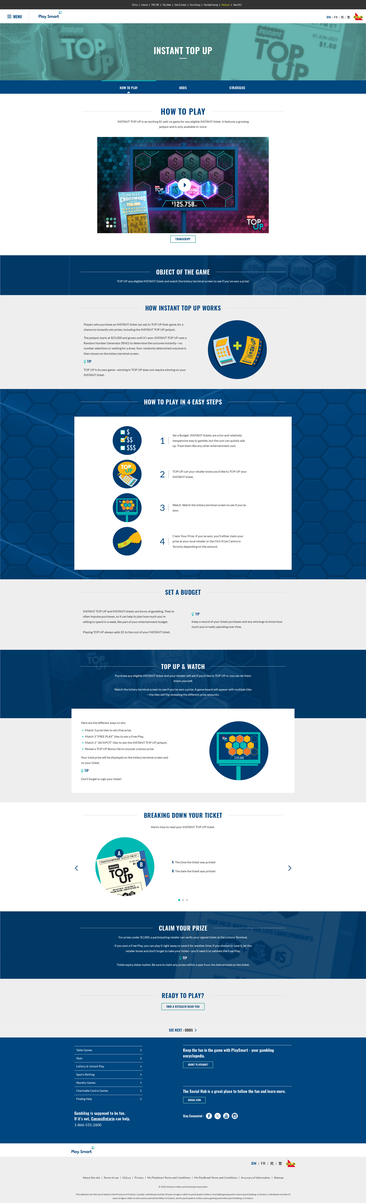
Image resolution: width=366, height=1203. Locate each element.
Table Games (84, 1050)
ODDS (183, 87)
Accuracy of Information (255, 1177)
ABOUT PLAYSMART (198, 1064)
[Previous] (76, 867)
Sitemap (278, 1177)
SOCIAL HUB (194, 1100)
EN (329, 17)
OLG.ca (135, 4)
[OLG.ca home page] (290, 1163)
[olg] (358, 17)
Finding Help (84, 1099)
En (253, 1163)
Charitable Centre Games (92, 1090)
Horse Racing (195, 4)
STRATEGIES (237, 87)
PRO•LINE (155, 4)
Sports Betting (85, 1074)
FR (336, 17)
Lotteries (144, 4)
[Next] (290, 867)
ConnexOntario (103, 1118)
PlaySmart (226, 4)
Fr (263, 1163)
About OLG (237, 4)
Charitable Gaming (211, 4)
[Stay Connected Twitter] (218, 1115)
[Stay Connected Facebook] (209, 1115)
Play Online (167, 4)
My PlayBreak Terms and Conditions (216, 1179)
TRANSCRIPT (185, 239)
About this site (91, 1177)
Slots (79, 1058)
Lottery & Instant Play (90, 1066)
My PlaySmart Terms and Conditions (169, 1179)
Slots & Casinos (180, 4)
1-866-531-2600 (87, 1125)
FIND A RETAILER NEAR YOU (185, 1006)
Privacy (139, 1179)
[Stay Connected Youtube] (226, 1115)
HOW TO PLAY (129, 87)
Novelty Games (86, 1082)
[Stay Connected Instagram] (235, 1115)
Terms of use (111, 1177)
